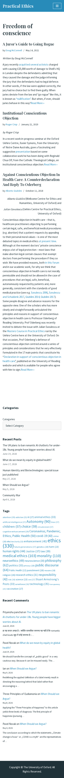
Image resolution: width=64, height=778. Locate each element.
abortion (9, 517)
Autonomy (38, 521)
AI (30, 517)
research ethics (27, 575)
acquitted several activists (33, 64)
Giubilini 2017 (48, 297)
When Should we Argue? (16, 485)
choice (29, 526)
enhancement (35, 541)
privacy (29, 565)
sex (31, 579)
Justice (33, 551)
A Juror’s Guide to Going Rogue (28, 44)
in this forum (52, 262)
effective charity (15, 541)
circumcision (45, 527)
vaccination (14, 588)
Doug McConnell (14, 50)
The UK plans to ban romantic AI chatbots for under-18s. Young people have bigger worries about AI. (32, 616)
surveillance (22, 584)
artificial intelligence (14, 522)
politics (16, 565)
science (22, 579)
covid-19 (44, 536)
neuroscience (34, 560)
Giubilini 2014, (32, 297)
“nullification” (23, 98)
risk (11, 579)
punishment (35, 570)
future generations (25, 546)
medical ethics (19, 555)
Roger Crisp (11, 124)
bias (55, 522)
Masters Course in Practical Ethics (26, 331)
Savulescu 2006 (39, 292)
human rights (14, 551)
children (12, 526)
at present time (47, 241)
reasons (49, 570)
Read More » (37, 103)
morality (49, 555)
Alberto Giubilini (14, 190)
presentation (23, 151)
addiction (21, 517)
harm (54, 546)
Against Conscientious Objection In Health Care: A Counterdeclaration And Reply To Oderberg (31, 179)
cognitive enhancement (16, 531)
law (45, 551)
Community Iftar (11, 495)
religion (9, 575)
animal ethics (45, 517)
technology (39, 584)
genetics (43, 546)
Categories (9, 419)
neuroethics (13, 561)
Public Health (17, 570)
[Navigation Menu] (57, 6)
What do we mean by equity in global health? (27, 460)
